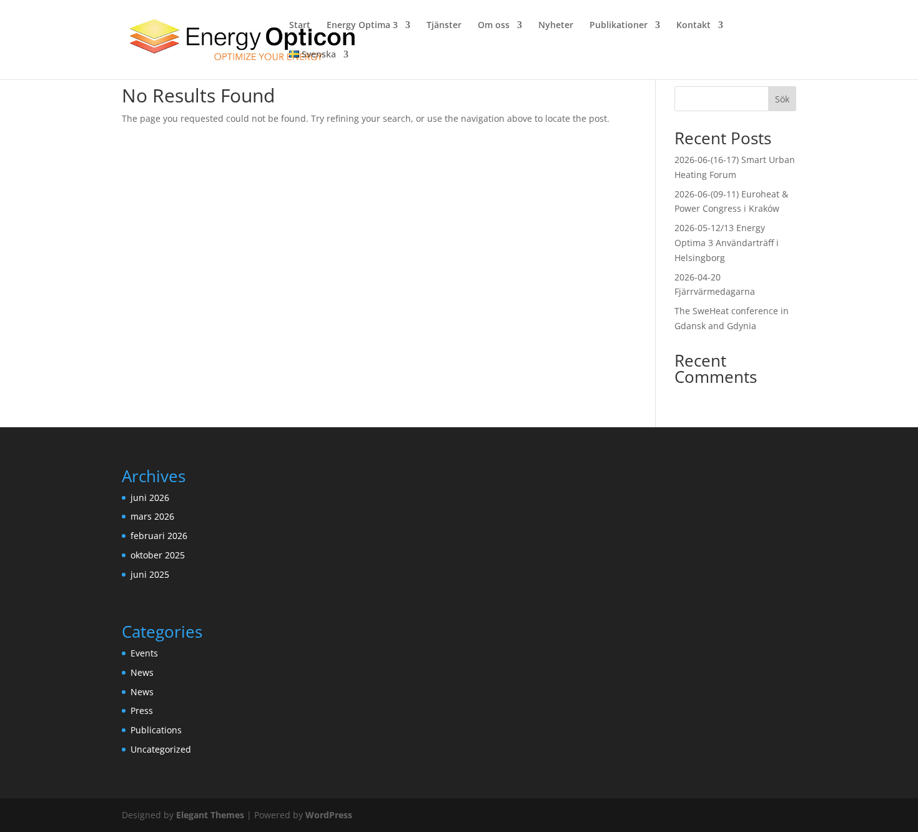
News (142, 672)
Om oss (494, 26)
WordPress (328, 815)
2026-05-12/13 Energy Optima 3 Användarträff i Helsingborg (726, 243)
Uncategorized (161, 749)
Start (299, 26)
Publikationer (619, 26)
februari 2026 (159, 536)
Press (142, 710)
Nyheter (555, 26)
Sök (782, 99)
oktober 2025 (158, 555)
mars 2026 (152, 516)
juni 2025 (150, 574)
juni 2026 (150, 497)
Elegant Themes (210, 815)
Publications (156, 730)
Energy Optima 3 (362, 26)
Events (144, 653)
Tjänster (444, 26)
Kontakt (693, 26)
